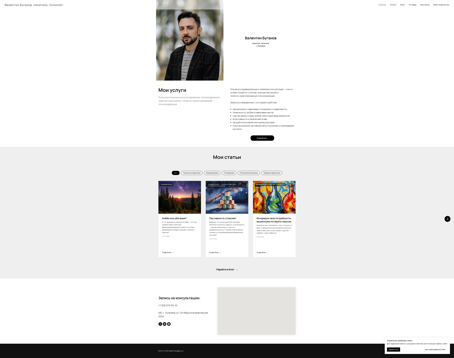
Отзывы (412, 4)
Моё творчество (441, 4)
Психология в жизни (249, 173)
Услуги (393, 4)
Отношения (229, 173)
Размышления (212, 173)
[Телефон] (160, 324)
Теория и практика (271, 173)
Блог (402, 4)
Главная (382, 4)
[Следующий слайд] (447, 219)
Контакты (425, 4)
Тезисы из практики (191, 173)
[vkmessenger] (169, 324)
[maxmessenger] (164, 324)
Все (175, 173)
